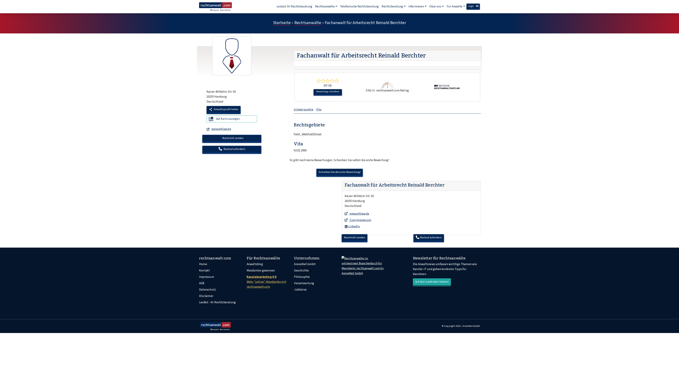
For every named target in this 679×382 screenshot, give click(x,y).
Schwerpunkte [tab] (303, 110)
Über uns (435, 6)
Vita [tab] (318, 110)
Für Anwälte (454, 6)
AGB (201, 283)
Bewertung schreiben (327, 91)
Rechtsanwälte (325, 6)
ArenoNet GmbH (305, 264)
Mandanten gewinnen (261, 270)
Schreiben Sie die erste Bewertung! (340, 172)
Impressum (206, 277)
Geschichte (301, 270)
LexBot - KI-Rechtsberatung (217, 302)
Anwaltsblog (255, 264)
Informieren (416, 6)
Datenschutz (207, 290)
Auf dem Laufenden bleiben (432, 282)
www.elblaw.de (359, 214)
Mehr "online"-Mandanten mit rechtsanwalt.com (266, 282)
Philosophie (302, 277)
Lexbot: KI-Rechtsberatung (294, 6)
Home (203, 264)
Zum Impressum (360, 220)
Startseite (282, 23)
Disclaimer (206, 296)
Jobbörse (300, 290)
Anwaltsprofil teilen (225, 109)
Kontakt (204, 270)
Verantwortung (304, 283)
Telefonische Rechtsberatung (359, 6)
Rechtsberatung (392, 6)
